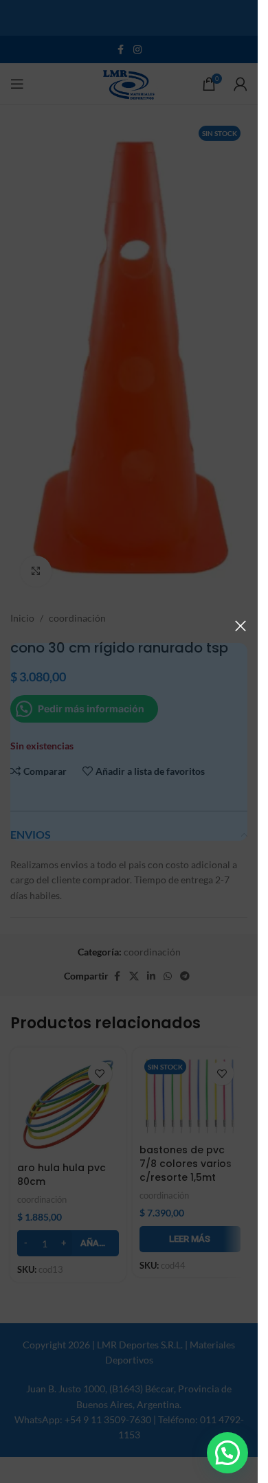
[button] (227, 1452)
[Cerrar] (240, 626)
